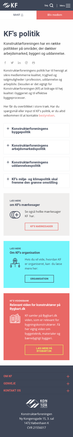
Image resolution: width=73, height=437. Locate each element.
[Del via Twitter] (12, 63)
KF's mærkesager (41, 226)
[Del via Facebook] (5, 63)
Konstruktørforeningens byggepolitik (30, 130)
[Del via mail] (26, 63)
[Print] (33, 63)
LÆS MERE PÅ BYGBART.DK (44, 349)
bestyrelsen (46, 115)
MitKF (16, 14)
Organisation (39, 278)
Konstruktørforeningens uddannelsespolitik (30, 164)
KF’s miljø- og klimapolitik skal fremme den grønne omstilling (35, 181)
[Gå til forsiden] (10, 6)
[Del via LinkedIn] (19, 63)
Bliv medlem (54, 14)
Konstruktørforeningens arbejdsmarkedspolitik (30, 147)
